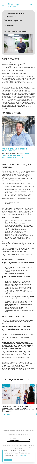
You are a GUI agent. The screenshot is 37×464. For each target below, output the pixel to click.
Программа (9, 16)
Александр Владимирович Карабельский (14, 150)
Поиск (31, 5)
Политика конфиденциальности (18, 434)
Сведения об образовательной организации (18, 431)
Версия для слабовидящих (13, 439)
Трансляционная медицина (15, 13)
